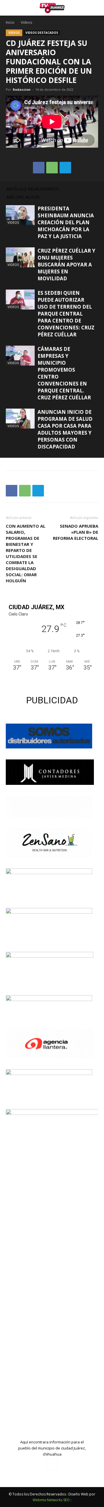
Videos (26, 22)
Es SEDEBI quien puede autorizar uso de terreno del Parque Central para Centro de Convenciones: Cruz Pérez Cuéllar (66, 314)
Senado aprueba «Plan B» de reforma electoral (75, 532)
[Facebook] (52, 1464)
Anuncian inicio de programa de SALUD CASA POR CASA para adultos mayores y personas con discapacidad (65, 429)
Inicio (10, 22)
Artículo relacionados (33, 189)
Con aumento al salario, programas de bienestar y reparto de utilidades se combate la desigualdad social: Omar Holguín (25, 553)
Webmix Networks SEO (51, 1499)
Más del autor (23, 197)
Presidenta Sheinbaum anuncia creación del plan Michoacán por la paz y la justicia (66, 222)
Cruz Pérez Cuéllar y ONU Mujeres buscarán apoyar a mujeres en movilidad (66, 264)
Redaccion (22, 89)
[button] (96, 8)
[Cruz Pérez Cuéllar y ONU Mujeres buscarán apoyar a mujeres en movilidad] (20, 257)
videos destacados (41, 33)
